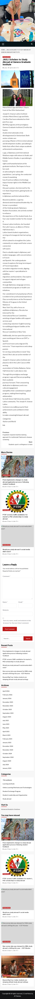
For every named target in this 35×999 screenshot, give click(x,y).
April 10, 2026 (12, 984)
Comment (6, 576)
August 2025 (7, 717)
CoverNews (27, 993)
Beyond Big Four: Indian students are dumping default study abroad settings (15, 678)
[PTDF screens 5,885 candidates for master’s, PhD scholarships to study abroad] (17, 501)
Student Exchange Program (12, 791)
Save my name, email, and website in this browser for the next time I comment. (17, 622)
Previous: (17, 436)
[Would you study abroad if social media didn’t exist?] (17, 536)
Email (20, 602)
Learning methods (8, 784)
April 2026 (6, 691)
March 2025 (6, 735)
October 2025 (7, 709)
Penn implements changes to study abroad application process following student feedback (16, 482)
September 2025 (8, 713)
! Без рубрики (7, 780)
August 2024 (7, 761)
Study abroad (6, 57)
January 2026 (7, 698)
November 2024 (8, 750)
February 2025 (7, 739)
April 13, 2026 (12, 521)
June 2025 (6, 724)
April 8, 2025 (13, 67)
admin (5, 67)
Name (5, 602)
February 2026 (7, 695)
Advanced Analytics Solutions (10, 809)
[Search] (32, 44)
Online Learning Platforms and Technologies (17, 787)
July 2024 (6, 764)
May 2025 (6, 728)
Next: (20, 443)
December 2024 (8, 746)
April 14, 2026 (12, 486)
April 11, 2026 (12, 950)
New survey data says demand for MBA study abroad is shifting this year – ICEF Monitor (17, 672)
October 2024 (7, 753)
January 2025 (7, 742)
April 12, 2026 (12, 554)
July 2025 (6, 720)
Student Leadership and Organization (15, 795)
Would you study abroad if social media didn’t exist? (17, 666)
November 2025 (8, 706)
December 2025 (8, 702)
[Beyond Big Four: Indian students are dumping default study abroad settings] (17, 967)
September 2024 (8, 757)
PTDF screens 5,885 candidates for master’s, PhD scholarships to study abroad (15, 517)
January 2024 (7, 768)
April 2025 (6, 731)
